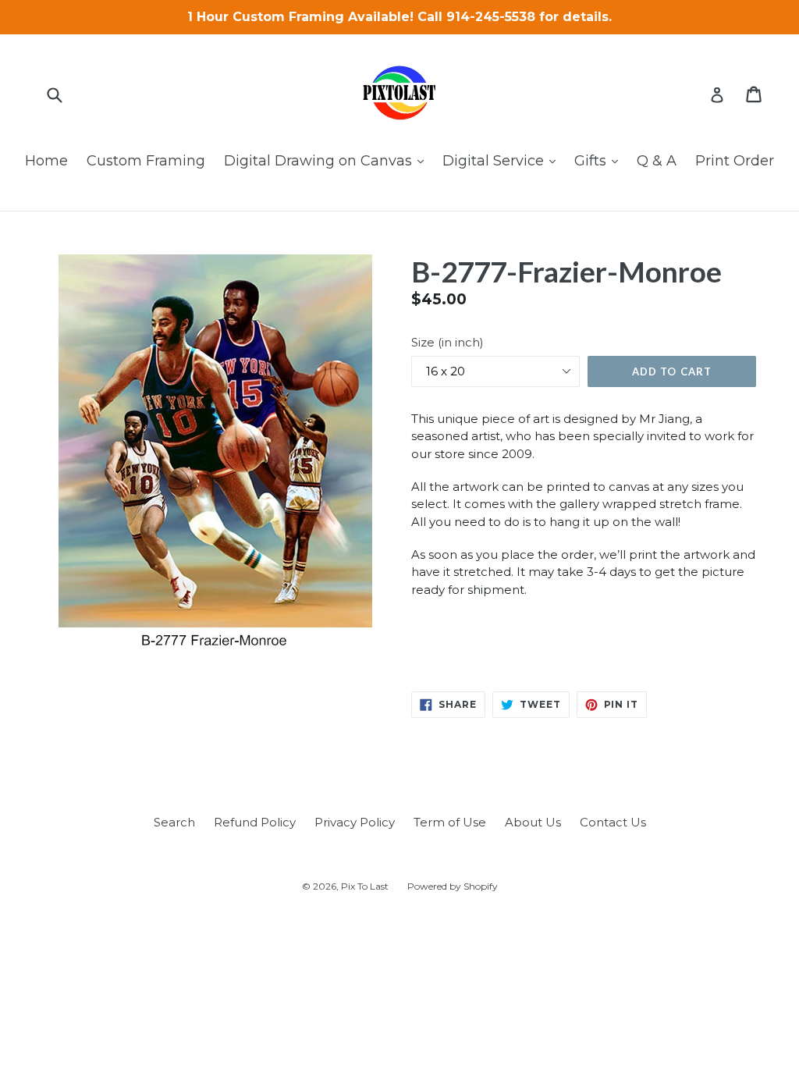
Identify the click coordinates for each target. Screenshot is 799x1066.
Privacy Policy (354, 822)
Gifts (600, 160)
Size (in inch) (447, 342)
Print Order (734, 160)
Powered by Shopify (452, 886)
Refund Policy (255, 822)
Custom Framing (146, 160)
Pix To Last (365, 886)
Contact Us (613, 822)
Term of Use (450, 822)
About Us (533, 822)
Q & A (656, 160)
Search (174, 822)
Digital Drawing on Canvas (327, 160)
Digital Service (502, 160)
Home (46, 160)
